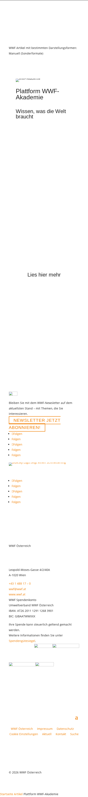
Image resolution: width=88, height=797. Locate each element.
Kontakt (61, 734)
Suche (74, 734)
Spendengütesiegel (22, 641)
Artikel (18, 794)
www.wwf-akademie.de (31, 188)
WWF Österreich (23, 729)
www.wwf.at (17, 594)
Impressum (45, 729)
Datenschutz (65, 729)
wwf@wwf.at (17, 589)
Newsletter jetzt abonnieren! (35, 424)
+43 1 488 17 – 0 (20, 583)
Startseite (6, 794)
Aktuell (47, 734)
